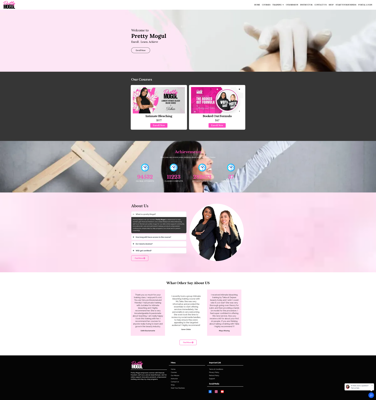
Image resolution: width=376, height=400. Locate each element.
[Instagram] (216, 392)
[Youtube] (222, 392)
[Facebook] (210, 392)
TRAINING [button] (277, 5)
